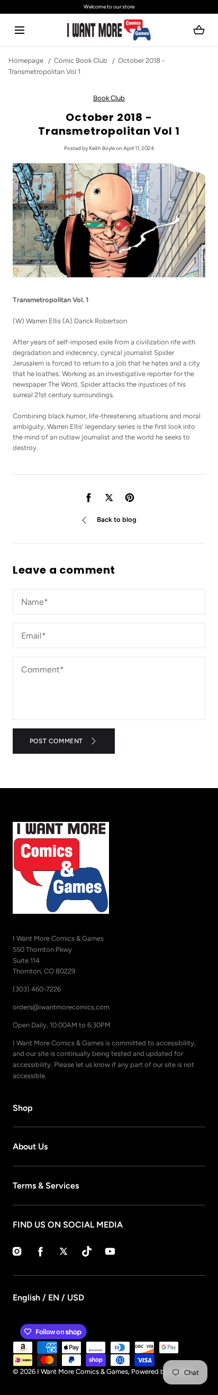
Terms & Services (46, 1186)
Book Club (109, 98)
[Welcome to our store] (109, 7)
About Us (30, 1146)
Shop (23, 1108)
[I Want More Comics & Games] (109, 30)
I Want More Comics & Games (82, 1371)
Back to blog (117, 519)
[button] (19, 30)
